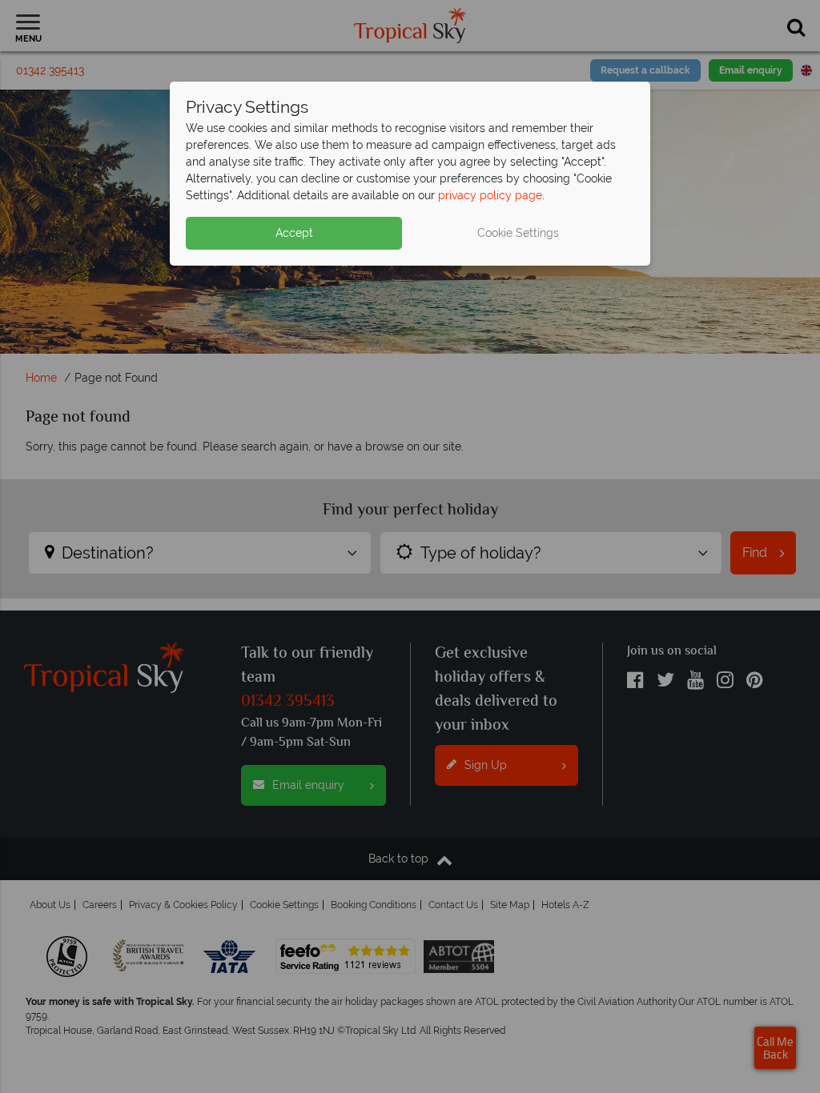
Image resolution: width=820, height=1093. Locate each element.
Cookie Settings (518, 232)
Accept (294, 232)
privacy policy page (490, 195)
